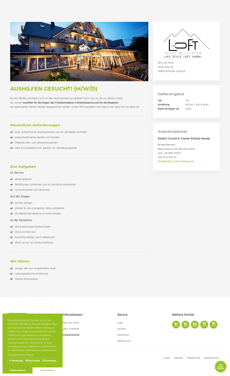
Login (167, 358)
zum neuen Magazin (220, 366)
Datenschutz (211, 358)
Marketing (50, 360)
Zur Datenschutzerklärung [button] (21, 354)
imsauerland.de (71, 335)
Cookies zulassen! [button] (17, 370)
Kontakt (178, 358)
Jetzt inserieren (71, 329)
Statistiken (34, 360)
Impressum (193, 358)
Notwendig (17, 360)
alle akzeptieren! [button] (47, 370)
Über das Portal (71, 322)
